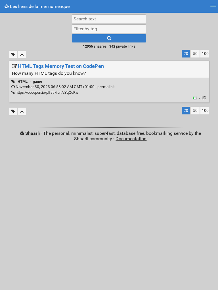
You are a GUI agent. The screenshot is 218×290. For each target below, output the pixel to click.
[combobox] (109, 28)
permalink (65, 86)
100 (205, 53)
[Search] (109, 38)
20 (186, 53)
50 (195, 53)
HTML (23, 81)
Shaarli (32, 133)
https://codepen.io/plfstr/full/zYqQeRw (46, 92)
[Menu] (213, 7)
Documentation (131, 138)
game (37, 81)
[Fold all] (22, 54)
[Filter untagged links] (13, 54)
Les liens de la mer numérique (39, 6)
